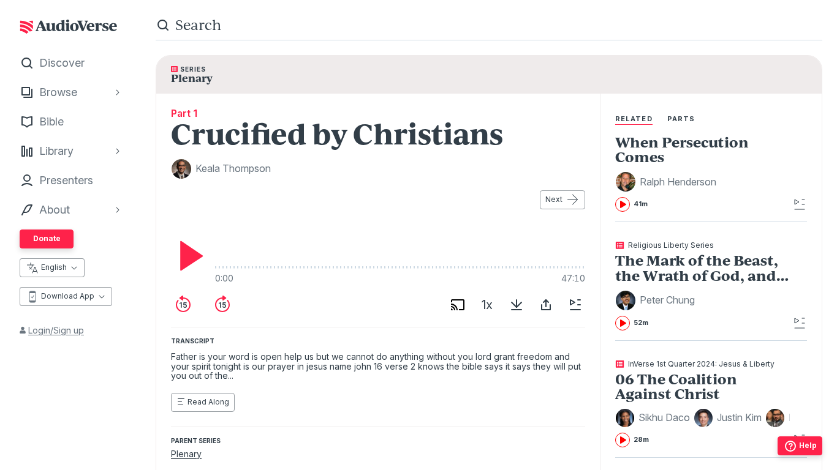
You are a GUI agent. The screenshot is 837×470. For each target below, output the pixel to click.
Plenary (186, 454)
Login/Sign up (56, 330)
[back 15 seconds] (183, 305)
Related (634, 118)
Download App (67, 295)
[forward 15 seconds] (222, 305)
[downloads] (516, 305)
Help (808, 445)
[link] (702, 173)
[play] (188, 256)
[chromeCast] (458, 305)
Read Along (208, 401)
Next (553, 199)
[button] (667, 181)
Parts (681, 118)
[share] (546, 305)
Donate (47, 238)
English (54, 267)
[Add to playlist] (575, 305)
